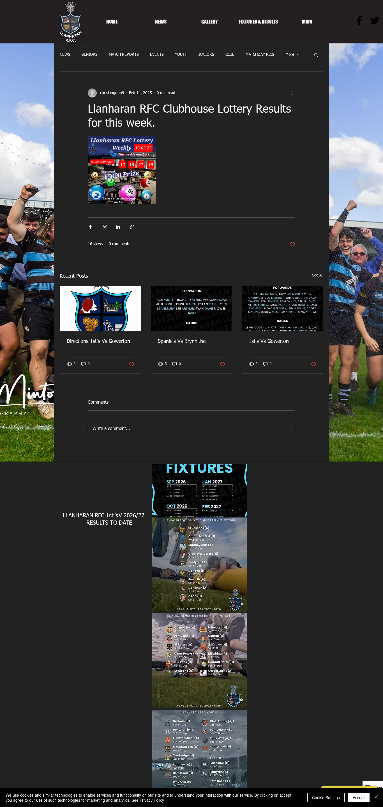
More (289, 55)
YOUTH (181, 55)
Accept (359, 797)
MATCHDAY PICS (260, 55)
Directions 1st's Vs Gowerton (98, 341)
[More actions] (292, 93)
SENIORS (90, 55)
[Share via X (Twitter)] (104, 226)
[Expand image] (122, 170)
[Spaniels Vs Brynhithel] (191, 308)
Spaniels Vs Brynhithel (182, 341)
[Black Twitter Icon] (375, 21)
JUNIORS (206, 55)
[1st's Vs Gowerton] (282, 308)
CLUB (229, 55)
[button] (316, 54)
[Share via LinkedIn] (118, 226)
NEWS (65, 55)
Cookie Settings (326, 797)
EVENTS (157, 55)
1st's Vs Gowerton (269, 341)
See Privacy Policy (147, 800)
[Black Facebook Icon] (359, 21)
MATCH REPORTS (124, 55)
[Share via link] (131, 226)
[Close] (376, 797)
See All (317, 275)
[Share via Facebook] (90, 226)
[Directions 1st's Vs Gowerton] (100, 308)
